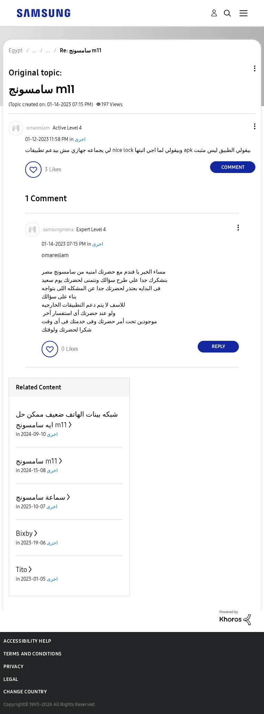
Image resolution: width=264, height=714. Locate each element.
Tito (21, 569)
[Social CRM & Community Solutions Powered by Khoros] (235, 617)
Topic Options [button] (243, 68)
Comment (232, 167)
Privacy (13, 667)
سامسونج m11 (36, 461)
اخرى (80, 139)
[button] (243, 126)
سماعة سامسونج (40, 497)
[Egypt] (43, 12)
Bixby (24, 533)
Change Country (25, 692)
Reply (218, 346)
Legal (10, 679)
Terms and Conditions (32, 654)
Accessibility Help (27, 641)
